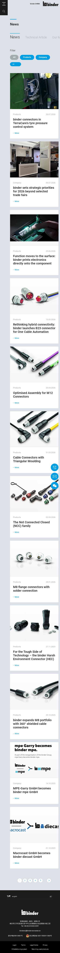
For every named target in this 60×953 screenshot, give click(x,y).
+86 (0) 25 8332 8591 (31, 926)
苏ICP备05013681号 (15, 936)
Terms (23, 945)
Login (14, 945)
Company (43, 57)
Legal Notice (34, 945)
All (14, 57)
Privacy (45, 945)
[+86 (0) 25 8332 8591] (54, 467)
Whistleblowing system (19, 949)
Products (27, 57)
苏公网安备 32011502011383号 (40, 936)
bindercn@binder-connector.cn (30, 931)
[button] (4, 4)
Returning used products (40, 949)
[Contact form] (54, 476)
